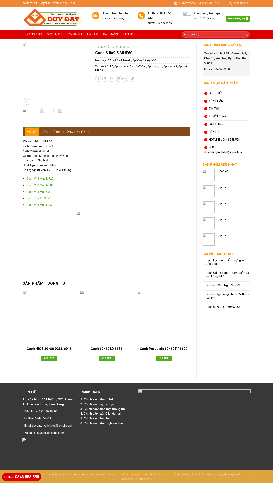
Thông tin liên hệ (76, 132)
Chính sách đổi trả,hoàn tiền (103, 423)
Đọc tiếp (49, 358)
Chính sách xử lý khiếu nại (102, 413)
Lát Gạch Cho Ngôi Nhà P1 (223, 285)
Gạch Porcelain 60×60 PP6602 (164, 349)
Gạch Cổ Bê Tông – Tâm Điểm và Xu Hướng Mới (227, 274)
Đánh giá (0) (50, 132)
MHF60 (99, 70)
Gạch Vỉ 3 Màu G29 (38, 192)
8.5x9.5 (112, 60)
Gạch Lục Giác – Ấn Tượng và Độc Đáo (225, 262)
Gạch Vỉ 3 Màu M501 (39, 185)
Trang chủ (33, 34)
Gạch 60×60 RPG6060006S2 (224, 307)
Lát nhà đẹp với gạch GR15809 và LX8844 (227, 296)
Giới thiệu (54, 34)
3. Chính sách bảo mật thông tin (103, 409)
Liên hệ (128, 34)
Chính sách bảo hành (99, 418)
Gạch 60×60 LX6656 (106, 349)
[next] (82, 74)
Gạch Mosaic (121, 46)
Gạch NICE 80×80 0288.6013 (49, 349)
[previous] (29, 74)
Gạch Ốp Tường (138, 66)
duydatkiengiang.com (50, 433)
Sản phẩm (74, 34)
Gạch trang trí (154, 66)
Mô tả (32, 132)
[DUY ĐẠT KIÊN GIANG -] (54, 18)
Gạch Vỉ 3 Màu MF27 (39, 178)
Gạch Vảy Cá (139, 60)
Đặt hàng (110, 34)
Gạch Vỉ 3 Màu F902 (39, 205)
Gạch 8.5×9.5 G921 (38, 198)
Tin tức (92, 34)
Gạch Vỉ (151, 60)
